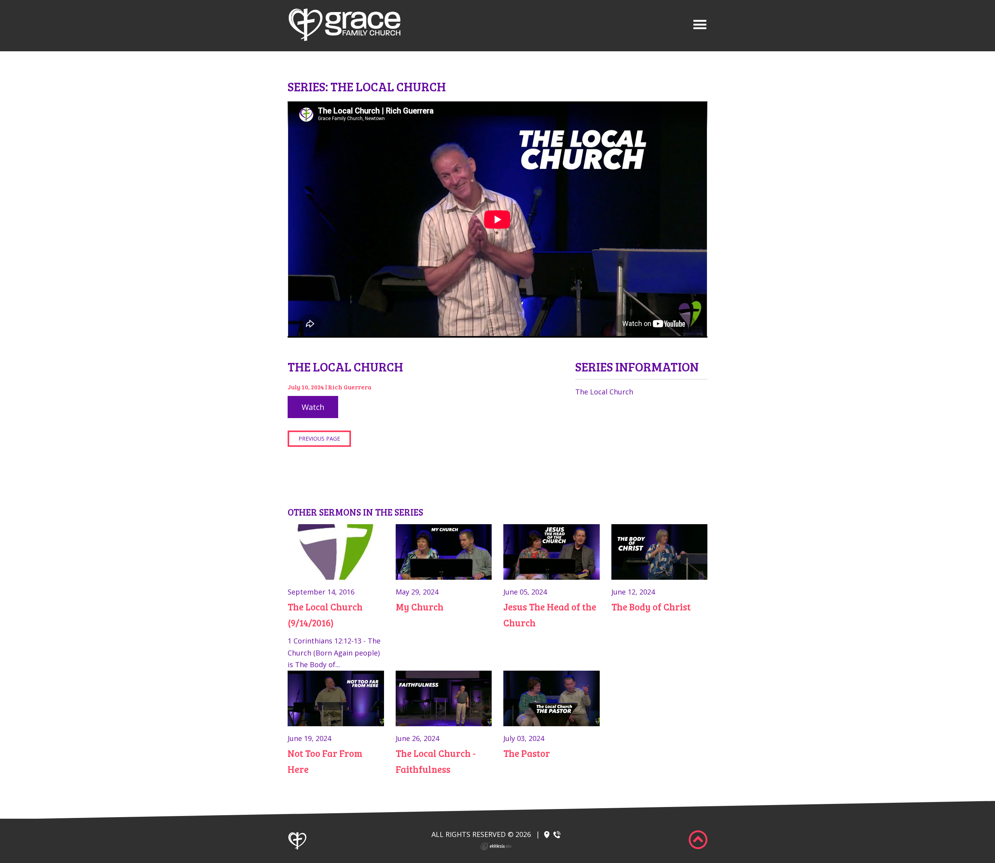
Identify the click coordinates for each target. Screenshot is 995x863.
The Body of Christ (651, 606)
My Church (419, 606)
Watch (313, 407)
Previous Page (319, 438)
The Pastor (526, 753)
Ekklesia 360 (495, 846)
